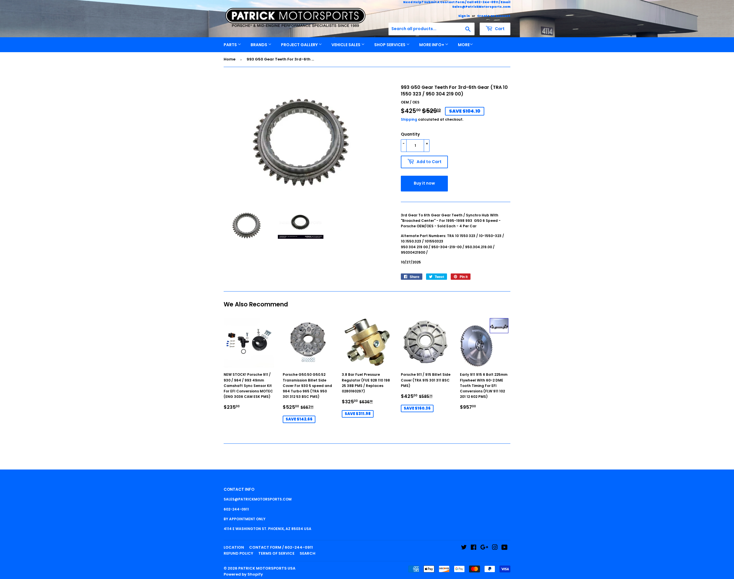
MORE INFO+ (432, 45)
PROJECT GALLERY (300, 45)
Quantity (410, 134)
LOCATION (234, 547)
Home (229, 59)
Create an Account (493, 16)
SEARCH (307, 553)
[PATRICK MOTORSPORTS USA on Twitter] (464, 548)
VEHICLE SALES (346, 45)
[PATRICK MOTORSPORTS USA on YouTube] (504, 548)
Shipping (409, 119)
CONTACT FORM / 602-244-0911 (281, 547)
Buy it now (424, 183)
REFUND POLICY (238, 553)
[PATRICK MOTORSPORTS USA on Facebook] (474, 548)
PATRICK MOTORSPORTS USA (266, 568)
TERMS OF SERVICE (276, 553)
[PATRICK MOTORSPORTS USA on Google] (484, 548)
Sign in (464, 16)
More (464, 45)
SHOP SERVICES (390, 45)
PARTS (231, 45)
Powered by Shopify (243, 574)
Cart (499, 29)
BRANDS (259, 45)
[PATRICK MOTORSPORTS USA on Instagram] (495, 548)
